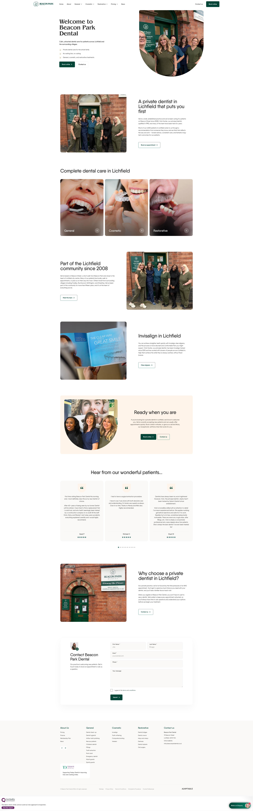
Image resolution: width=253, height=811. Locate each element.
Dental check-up (91, 732)
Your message (117, 671)
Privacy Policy (109, 789)
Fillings (88, 747)
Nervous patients (91, 741)
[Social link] (61, 748)
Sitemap (101, 789)
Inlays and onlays (143, 738)
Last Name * (153, 644)
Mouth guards (90, 759)
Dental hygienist (91, 735)
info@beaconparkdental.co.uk (173, 743)
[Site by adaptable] (187, 789)
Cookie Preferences (148, 789)
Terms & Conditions (120, 789)
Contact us (199, 4)
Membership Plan (65, 738)
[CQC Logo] (8, 802)
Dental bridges (142, 732)
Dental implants (142, 744)
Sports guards (90, 762)
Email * (115, 653)
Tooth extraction (91, 750)
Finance (62, 735)
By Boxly (240, 805)
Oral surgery (141, 747)
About (69, 4)
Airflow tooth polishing (93, 738)
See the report (8, 808)
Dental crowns (142, 735)
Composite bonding (118, 738)
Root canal (89, 753)
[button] (118, 547)
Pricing (62, 732)
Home (61, 4)
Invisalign (115, 732)
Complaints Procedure (134, 789)
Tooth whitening (116, 735)
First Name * (116, 644)
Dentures (140, 741)
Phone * (115, 662)
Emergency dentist (91, 756)
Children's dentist (91, 744)
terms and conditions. (129, 690)
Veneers (114, 741)
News (123, 4)
